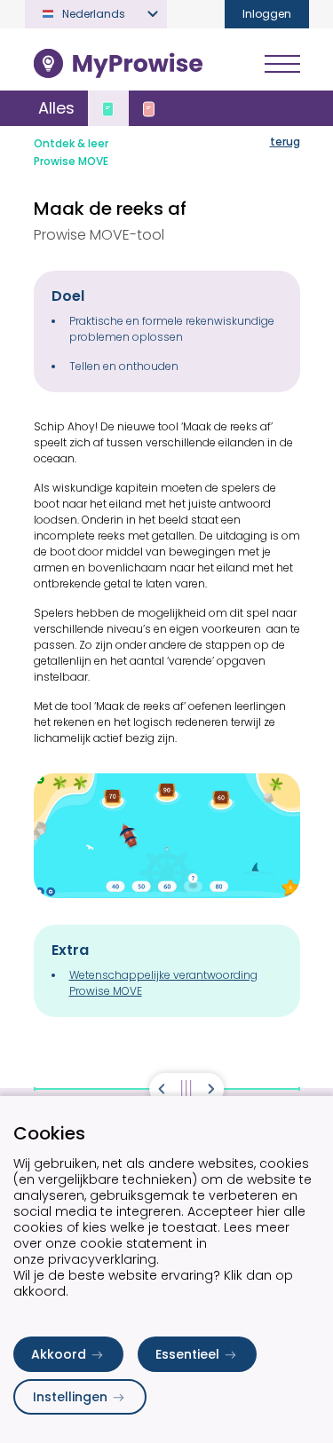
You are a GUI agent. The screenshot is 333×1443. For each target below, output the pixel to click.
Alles (56, 108)
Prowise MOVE (71, 161)
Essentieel (187, 1354)
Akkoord (58, 1354)
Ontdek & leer (71, 143)
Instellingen (70, 1397)
